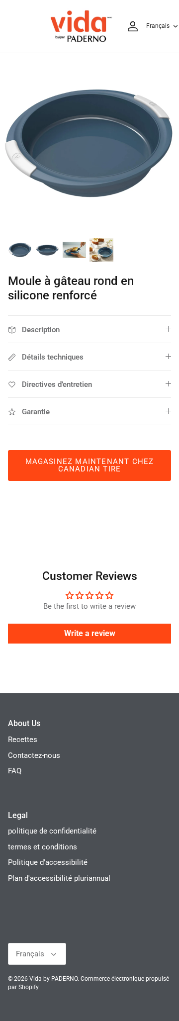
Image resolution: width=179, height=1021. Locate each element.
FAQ (14, 770)
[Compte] (130, 26)
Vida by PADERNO (53, 978)
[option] (89, 142)
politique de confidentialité (52, 831)
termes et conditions (42, 846)
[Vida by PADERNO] (81, 26)
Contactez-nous (34, 755)
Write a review (89, 633)
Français (158, 25)
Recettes (22, 739)
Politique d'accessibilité (48, 862)
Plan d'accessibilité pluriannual (59, 878)
